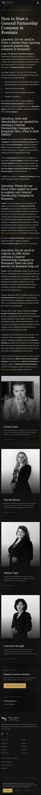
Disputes (4, 750)
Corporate (4, 743)
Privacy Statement (6, 762)
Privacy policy (27, 786)
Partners (24, 747)
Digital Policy (5, 768)
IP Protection (5, 753)
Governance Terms (7, 765)
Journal (24, 750)
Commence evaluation (14, 685)
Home (3, 10)
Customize (27, 790)
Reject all (18, 790)
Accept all (7, 790)
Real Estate (4, 747)
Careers (24, 753)
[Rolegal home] (7, 3)
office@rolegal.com (10, 701)
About (24, 743)
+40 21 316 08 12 (9, 704)
